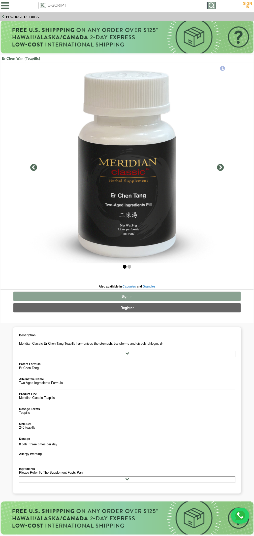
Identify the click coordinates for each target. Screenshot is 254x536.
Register (127, 308)
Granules (149, 286)
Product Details (22, 17)
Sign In (127, 296)
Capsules (129, 286)
